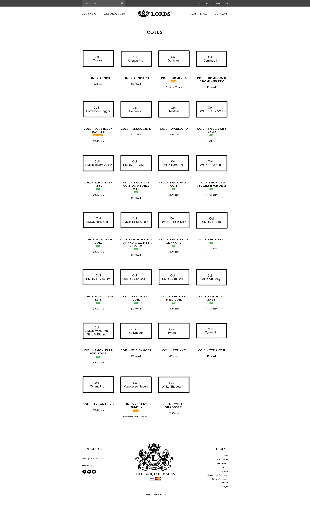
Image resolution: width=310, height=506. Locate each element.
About (225, 467)
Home (225, 455)
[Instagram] (94, 472)
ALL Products (222, 463)
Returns (225, 471)
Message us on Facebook (92, 459)
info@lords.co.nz (88, 465)
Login (226, 3)
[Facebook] (84, 472)
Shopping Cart (216, 3)
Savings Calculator (202, 3)
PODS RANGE (222, 459)
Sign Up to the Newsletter (217, 475)
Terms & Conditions (220, 479)
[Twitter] (89, 472)
